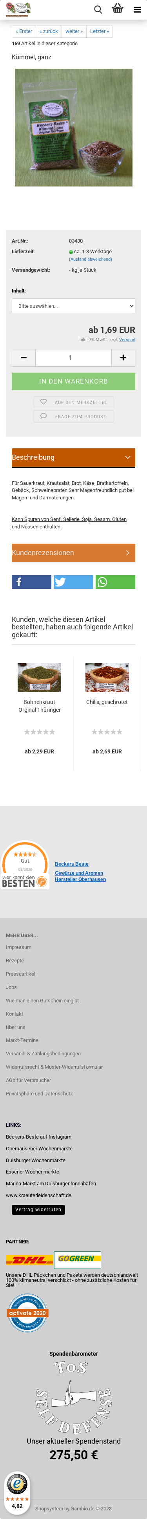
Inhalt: (19, 291)
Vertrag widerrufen (38, 1209)
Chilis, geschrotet (107, 702)
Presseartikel (20, 974)
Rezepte (15, 960)
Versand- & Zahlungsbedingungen (43, 1054)
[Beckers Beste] (15, 10)
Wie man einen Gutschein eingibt (42, 1001)
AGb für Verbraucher (28, 1080)
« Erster (24, 31)
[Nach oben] (125, 1507)
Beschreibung (33, 457)
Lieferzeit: (23, 251)
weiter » (74, 31)
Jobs (11, 987)
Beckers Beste (72, 864)
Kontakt (14, 1014)
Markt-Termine (22, 1040)
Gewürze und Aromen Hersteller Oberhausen (80, 876)
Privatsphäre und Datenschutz (39, 1094)
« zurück (49, 31)
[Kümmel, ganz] (73, 127)
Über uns (15, 1027)
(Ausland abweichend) (90, 259)
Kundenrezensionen (43, 552)
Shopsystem (49, 1509)
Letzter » (99, 31)
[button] (31, 582)
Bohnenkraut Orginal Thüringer (39, 706)
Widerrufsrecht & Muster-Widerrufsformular (54, 1067)
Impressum (18, 947)
